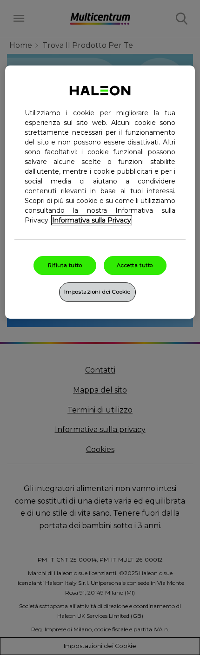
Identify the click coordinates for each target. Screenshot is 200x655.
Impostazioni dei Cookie (97, 291)
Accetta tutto (135, 265)
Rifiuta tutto (65, 265)
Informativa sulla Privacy (91, 220)
